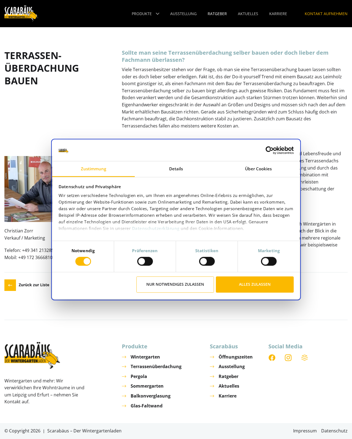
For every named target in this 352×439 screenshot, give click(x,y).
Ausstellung (232, 366)
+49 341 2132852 (39, 250)
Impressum (305, 431)
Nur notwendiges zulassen (175, 284)
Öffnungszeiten (236, 357)
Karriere (228, 396)
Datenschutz (334, 431)
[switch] (145, 261)
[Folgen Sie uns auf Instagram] (288, 358)
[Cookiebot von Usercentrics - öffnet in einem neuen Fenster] (270, 150)
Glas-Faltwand (147, 406)
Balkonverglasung (150, 396)
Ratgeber (228, 376)
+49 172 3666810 (35, 257)
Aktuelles (229, 386)
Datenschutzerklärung (156, 228)
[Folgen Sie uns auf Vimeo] (305, 358)
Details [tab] (176, 168)
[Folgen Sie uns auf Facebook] (272, 358)
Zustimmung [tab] (93, 168)
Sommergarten (147, 386)
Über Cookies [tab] (258, 168)
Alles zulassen (255, 284)
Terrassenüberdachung (156, 366)
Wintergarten (145, 357)
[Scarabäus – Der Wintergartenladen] (21, 13)
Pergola (139, 376)
